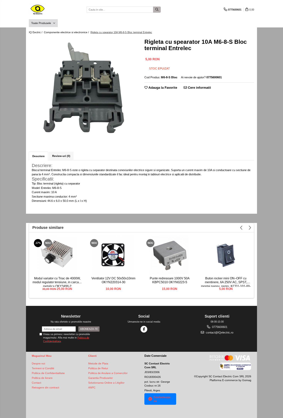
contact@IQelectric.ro (219, 332)
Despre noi (38, 363)
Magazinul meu (42, 355)
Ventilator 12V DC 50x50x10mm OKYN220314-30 (113, 280)
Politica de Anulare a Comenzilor (108, 373)
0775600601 (219, 327)
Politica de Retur (98, 368)
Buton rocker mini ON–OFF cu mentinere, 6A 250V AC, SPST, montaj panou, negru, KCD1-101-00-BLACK (226, 282)
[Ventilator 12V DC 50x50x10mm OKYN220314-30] (113, 255)
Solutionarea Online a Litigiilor (106, 382)
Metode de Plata (98, 363)
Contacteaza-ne (162, 399)
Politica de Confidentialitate (48, 373)
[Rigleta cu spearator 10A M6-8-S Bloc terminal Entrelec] (84, 88)
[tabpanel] (84, 88)
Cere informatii (199, 87)
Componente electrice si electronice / (67, 32)
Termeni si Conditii (43, 368)
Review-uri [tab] (61, 155)
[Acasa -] (48, 9)
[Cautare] (157, 10)
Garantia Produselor (100, 377)
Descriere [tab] (38, 156)
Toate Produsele (41, 23)
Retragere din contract (45, 387)
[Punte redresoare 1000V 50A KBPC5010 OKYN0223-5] (169, 255)
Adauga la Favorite (162, 87)
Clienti (92, 355)
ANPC (91, 387)
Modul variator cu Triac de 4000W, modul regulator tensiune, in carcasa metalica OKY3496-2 (57, 282)
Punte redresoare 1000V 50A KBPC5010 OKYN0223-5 (170, 280)
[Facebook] (144, 329)
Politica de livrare (42, 377)
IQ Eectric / (36, 32)
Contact (36, 382)
